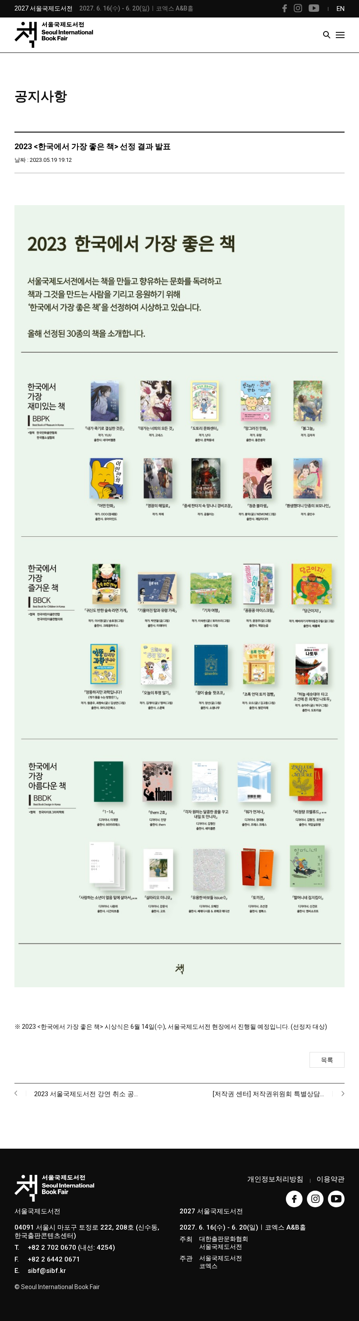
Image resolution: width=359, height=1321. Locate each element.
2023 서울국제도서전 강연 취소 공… (86, 1094)
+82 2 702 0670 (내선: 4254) (71, 1247)
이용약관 (331, 1179)
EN (341, 9)
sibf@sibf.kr (47, 1271)
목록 (327, 1059)
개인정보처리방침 (275, 1179)
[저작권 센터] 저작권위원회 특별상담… (268, 1094)
